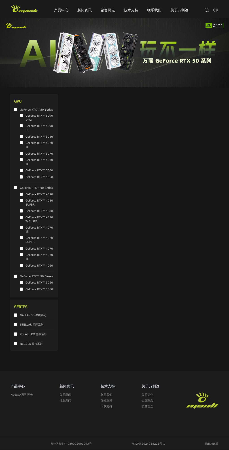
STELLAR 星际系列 (31, 324)
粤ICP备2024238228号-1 (148, 443)
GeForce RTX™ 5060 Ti (39, 161)
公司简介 (147, 394)
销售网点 (108, 10)
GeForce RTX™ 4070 (39, 248)
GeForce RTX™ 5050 (39, 177)
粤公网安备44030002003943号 (71, 443)
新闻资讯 (84, 10)
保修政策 (106, 400)
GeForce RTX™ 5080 (39, 136)
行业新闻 (65, 400)
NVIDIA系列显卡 (22, 394)
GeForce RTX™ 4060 (39, 265)
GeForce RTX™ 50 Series (36, 109)
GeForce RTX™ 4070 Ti (39, 229)
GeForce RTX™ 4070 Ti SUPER (39, 219)
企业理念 (147, 400)
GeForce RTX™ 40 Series (36, 187)
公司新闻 (65, 394)
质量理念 (147, 406)
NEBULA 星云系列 (31, 343)
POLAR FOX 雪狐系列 (33, 334)
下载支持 (106, 406)
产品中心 (61, 10)
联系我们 (154, 10)
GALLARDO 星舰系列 (33, 315)
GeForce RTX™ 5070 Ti (39, 144)
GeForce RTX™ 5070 (39, 153)
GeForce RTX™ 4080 (39, 210)
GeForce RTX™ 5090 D (39, 127)
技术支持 (131, 10)
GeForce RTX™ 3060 (39, 289)
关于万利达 (179, 10)
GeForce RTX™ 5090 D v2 (39, 117)
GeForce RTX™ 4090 (39, 194)
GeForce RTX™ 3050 (39, 282)
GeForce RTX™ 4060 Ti (39, 256)
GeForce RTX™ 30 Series (36, 276)
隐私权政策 (211, 443)
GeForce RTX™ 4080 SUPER (39, 202)
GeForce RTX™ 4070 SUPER (39, 239)
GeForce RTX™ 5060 (39, 170)
